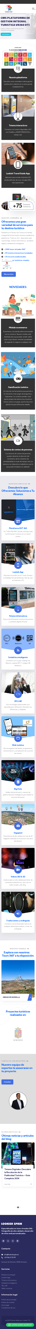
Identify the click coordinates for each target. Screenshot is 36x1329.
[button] (34, 982)
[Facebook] (3, 1241)
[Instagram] (13, 1241)
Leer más (7, 1184)
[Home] (8, 8)
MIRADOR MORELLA (11, 997)
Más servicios (8, 274)
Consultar (7, 1082)
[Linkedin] (17, 1241)
